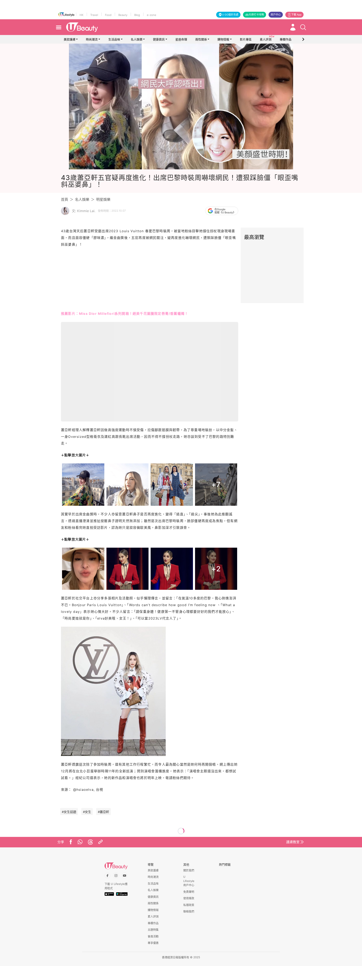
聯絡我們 (188, 911)
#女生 (87, 812)
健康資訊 (159, 39)
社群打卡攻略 (256, 14)
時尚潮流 (92, 39)
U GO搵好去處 (230, 14)
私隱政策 (188, 904)
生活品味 (114, 39)
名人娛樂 (136, 39)
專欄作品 (153, 923)
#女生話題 (69, 812)
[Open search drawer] (303, 27)
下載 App (296, 14)
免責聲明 (188, 891)
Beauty (122, 15)
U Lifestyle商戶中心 (188, 881)
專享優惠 (153, 942)
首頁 (64, 199)
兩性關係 (201, 39)
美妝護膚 (69, 39)
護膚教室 (293, 842)
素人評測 (153, 916)
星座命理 (181, 39)
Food (108, 15)
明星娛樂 (103, 199)
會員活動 (153, 936)
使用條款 (188, 898)
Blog (137, 15)
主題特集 (153, 929)
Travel (94, 15)
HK (81, 15)
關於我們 (188, 870)
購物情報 (223, 39)
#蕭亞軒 (103, 812)
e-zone (151, 15)
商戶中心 (276, 14)
